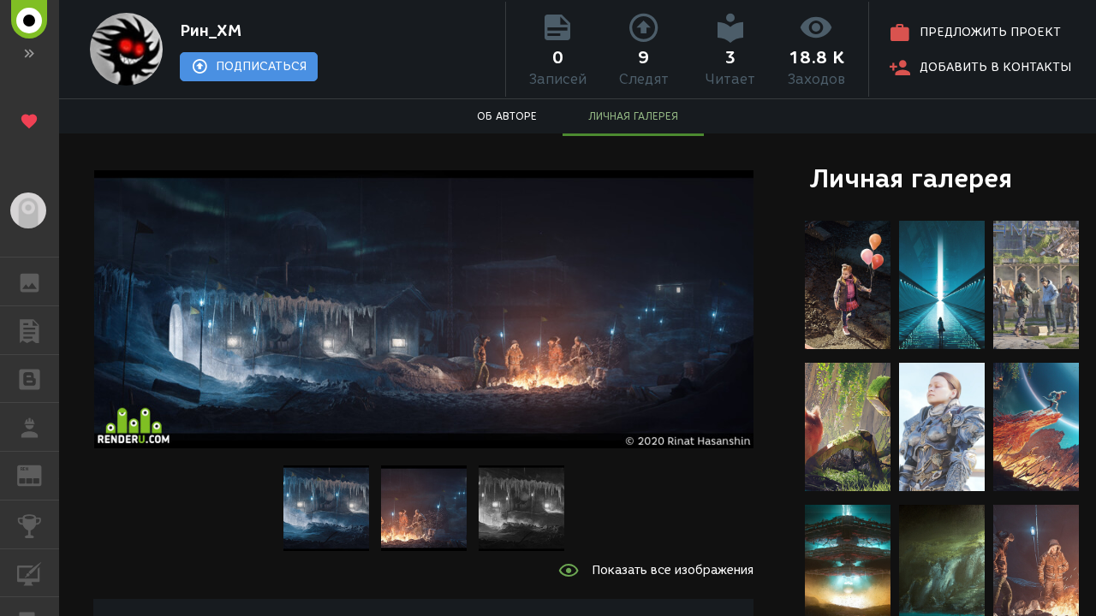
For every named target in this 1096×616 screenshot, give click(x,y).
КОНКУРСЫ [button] (29, 524)
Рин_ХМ (210, 30)
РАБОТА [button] (29, 427)
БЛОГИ (29, 379)
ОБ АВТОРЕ (507, 116)
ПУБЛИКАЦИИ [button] (29, 330)
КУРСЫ (29, 573)
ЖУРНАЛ (40, 474)
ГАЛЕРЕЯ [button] (29, 281)
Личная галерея (910, 178)
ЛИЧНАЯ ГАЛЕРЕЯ (633, 116)
